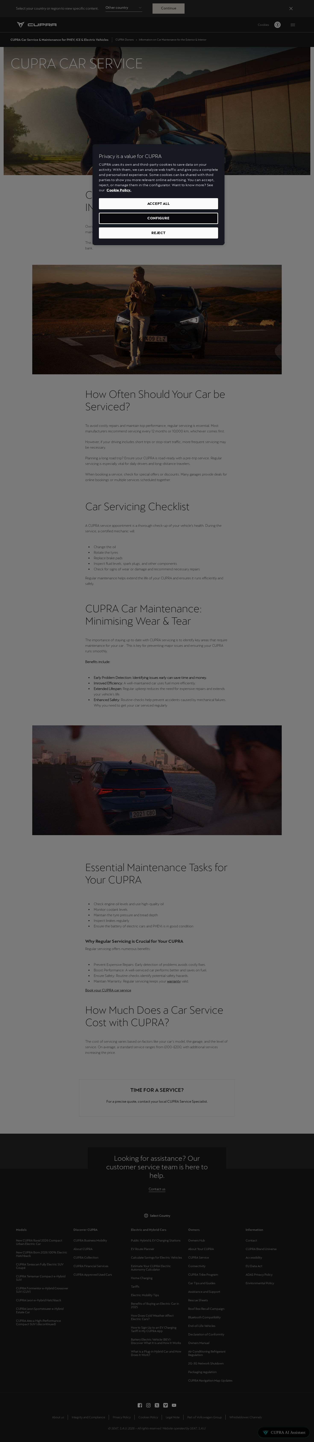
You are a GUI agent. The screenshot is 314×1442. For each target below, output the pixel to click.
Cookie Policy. (119, 190)
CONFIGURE (158, 218)
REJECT (158, 233)
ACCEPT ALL (158, 204)
